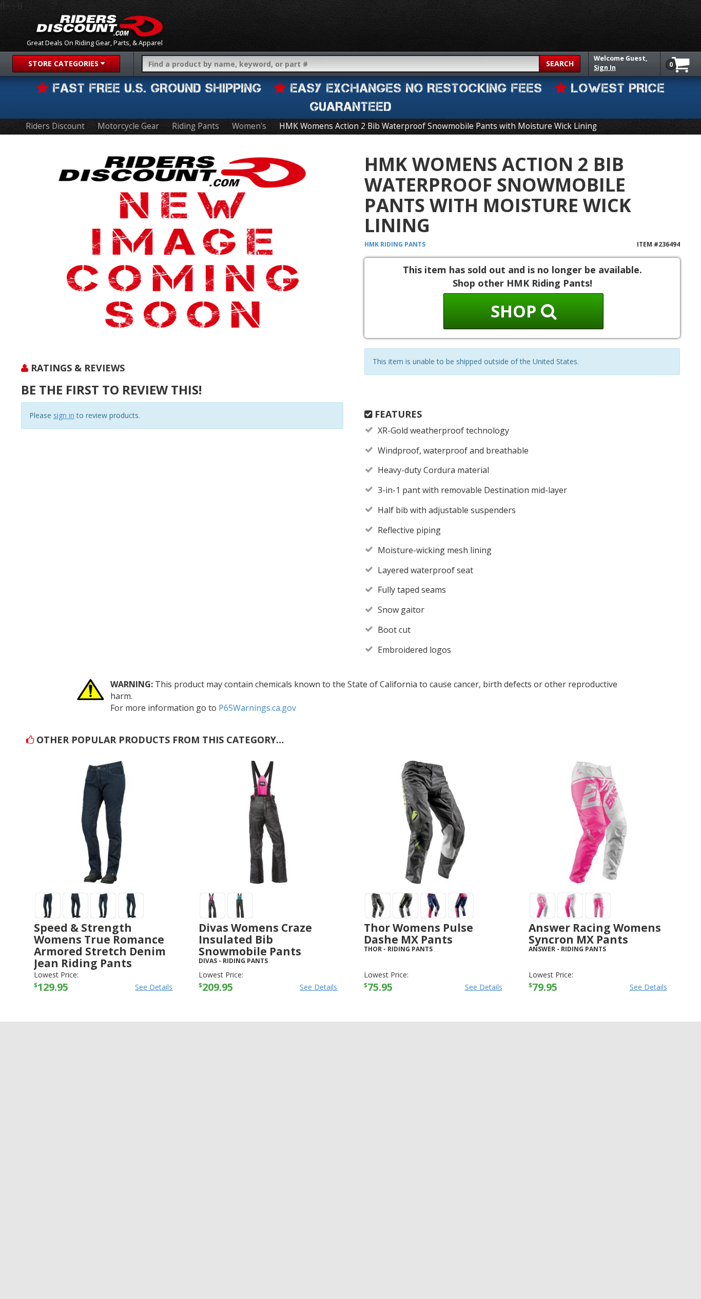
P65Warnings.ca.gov (257, 707)
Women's (249, 126)
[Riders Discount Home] (99, 26)
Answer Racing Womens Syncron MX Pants (595, 933)
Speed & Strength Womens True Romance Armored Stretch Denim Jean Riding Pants (100, 945)
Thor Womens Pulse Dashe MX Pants (418, 933)
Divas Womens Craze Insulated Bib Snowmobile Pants (255, 939)
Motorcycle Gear (128, 126)
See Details (153, 987)
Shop (516, 311)
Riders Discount (55, 126)
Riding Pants (195, 126)
